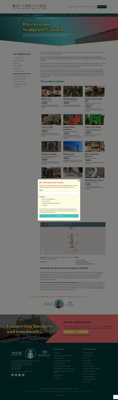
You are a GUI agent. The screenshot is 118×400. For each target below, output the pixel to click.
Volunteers (44, 205)
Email (40, 190)
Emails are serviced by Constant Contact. (48, 212)
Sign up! (59, 216)
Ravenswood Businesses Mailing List (51, 203)
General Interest (46, 201)
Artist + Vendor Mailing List (48, 199)
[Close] (79, 180)
